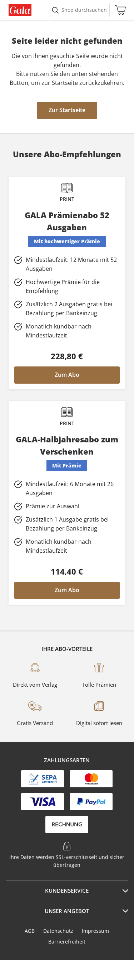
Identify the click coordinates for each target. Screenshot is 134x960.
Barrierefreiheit (66, 941)
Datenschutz (58, 930)
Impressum (95, 930)
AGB (30, 930)
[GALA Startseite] (20, 10)
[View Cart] (118, 10)
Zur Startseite (67, 110)
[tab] (67, 891)
